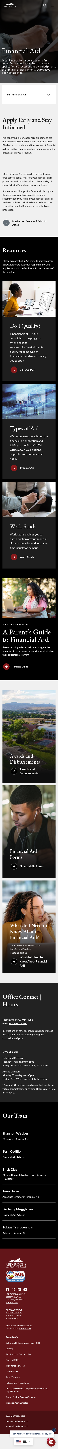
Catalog (9, 1348)
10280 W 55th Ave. (14, 1313)
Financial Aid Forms (32, 866)
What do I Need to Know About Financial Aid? (33, 961)
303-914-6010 (12, 1318)
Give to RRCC (12, 1360)
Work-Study (27, 556)
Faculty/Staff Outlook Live (18, 1354)
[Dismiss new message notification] (54, 1430)
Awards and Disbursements (29, 771)
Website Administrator (17, 1402)
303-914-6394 (25, 1328)
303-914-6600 (12, 1302)
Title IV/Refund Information (17, 1421)
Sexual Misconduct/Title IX (17, 1426)
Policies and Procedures (17, 1383)
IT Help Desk (12, 1371)
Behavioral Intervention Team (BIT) (23, 1343)
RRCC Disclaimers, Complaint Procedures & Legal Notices (27, 1390)
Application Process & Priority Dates (29, 222)
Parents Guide (20, 666)
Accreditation (12, 1337)
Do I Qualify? (27, 369)
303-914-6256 (25, 1019)
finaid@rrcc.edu (18, 1023)
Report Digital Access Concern (21, 1397)
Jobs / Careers (13, 1377)
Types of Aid (27, 467)
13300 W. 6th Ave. (13, 1297)
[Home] (29, 1263)
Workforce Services (15, 1365)
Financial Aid (29, 94)
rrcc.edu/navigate (12, 1038)
